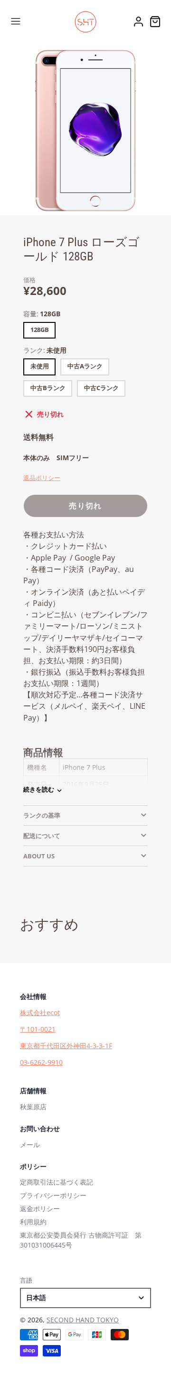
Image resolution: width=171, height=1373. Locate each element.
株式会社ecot (40, 1012)
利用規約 (33, 1221)
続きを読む (38, 789)
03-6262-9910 (41, 1062)
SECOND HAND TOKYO (83, 1319)
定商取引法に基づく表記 (56, 1181)
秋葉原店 (33, 1106)
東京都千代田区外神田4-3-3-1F (66, 1045)
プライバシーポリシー (53, 1195)
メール (30, 1144)
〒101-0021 (38, 1029)
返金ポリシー (40, 1208)
